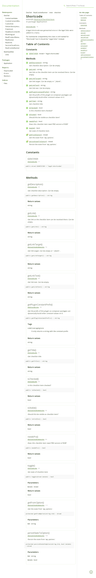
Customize (9, 24)
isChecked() (33, 108)
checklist (57, 13)
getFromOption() (35, 135)
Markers (7, 76)
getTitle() (32, 101)
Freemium (9, 29)
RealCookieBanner (12, 48)
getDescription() (35, 63)
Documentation (10, 5)
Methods (83, 20)
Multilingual (10, 34)
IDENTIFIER (33, 54)
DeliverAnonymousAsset (14, 26)
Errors (6, 73)
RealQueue (9, 40)
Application (8, 63)
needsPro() (33, 121)
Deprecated (8, 71)
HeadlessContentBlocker (14, 32)
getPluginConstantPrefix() (39, 92)
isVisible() (33, 115)
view (51, 13)
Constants (84, 18)
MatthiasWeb (9, 52)
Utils (7, 55)
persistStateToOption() (38, 142)
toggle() (32, 128)
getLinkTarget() (35, 79)
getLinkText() (34, 85)
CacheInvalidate (11, 18)
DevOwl (6, 16)
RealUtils (8, 43)
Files (5, 83)
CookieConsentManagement (16, 21)
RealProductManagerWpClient (17, 37)
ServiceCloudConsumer (14, 45)
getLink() (32, 69)
